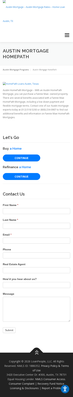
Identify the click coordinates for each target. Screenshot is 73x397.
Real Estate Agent (14, 264)
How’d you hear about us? (20, 279)
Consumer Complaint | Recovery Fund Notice (36, 383)
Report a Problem (52, 388)
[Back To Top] (36, 352)
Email (7, 234)
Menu (67, 35)
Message (8, 293)
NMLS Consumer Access (50, 379)
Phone (7, 249)
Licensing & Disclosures (24, 388)
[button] (65, 389)
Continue (21, 158)
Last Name (10, 219)
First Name (10, 205)
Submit (9, 330)
